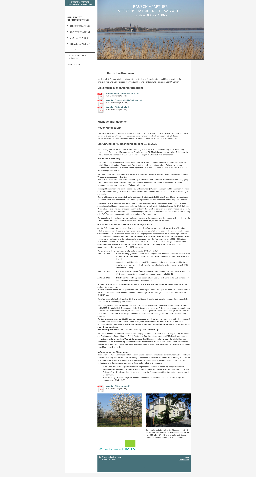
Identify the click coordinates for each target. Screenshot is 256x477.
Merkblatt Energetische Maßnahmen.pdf (124, 100)
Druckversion (107, 457)
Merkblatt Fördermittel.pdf (117, 107)
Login (187, 457)
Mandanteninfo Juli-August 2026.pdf (122, 93)
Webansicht (184, 460)
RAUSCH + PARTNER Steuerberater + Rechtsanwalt (80, 3)
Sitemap (117, 457)
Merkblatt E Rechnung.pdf (117, 386)
